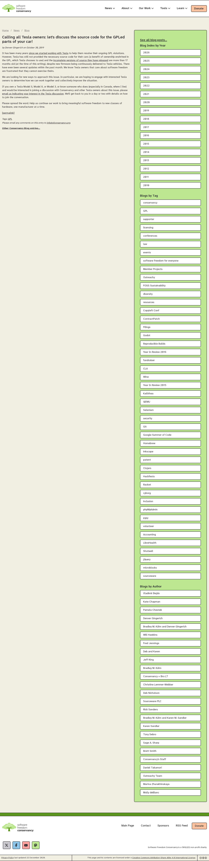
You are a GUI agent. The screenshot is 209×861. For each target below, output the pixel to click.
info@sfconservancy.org (58, 123)
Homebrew (149, 443)
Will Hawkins (150, 635)
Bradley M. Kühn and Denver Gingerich (165, 626)
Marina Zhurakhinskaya (156, 784)
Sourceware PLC (152, 701)
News (17, 30)
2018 (146, 119)
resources (148, 302)
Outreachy (149, 277)
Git (145, 426)
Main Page (127, 825)
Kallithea (148, 393)
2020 (146, 102)
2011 (146, 177)
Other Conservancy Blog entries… (21, 128)
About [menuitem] (126, 8)
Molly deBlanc (151, 792)
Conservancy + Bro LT (155, 676)
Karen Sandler (151, 726)
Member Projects (153, 269)
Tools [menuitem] (164, 8)
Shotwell (148, 551)
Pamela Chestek (152, 610)
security (147, 418)
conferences (150, 236)
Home (5, 30)
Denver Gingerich (153, 618)
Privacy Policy (7, 858)
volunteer (148, 526)
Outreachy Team (152, 776)
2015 (146, 144)
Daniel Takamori (152, 767)
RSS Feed (182, 825)
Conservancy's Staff (154, 759)
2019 (146, 110)
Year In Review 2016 (154, 352)
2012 (146, 169)
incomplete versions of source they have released (80, 60)
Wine (146, 377)
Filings (146, 327)
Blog (26, 30)
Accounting (149, 534)
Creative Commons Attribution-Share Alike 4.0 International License (163, 858)
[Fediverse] (36, 845)
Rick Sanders (150, 709)
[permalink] (8, 113)
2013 (146, 160)
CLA (145, 368)
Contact (146, 825)
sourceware (149, 576)
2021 (146, 94)
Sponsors (163, 825)
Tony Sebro (149, 734)
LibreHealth (149, 543)
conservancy (150, 202)
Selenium (148, 410)
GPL (10, 119)
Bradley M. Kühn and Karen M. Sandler (165, 718)
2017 (146, 127)
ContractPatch (151, 319)
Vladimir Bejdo (151, 593)
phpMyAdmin (150, 509)
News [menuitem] (109, 8)
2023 (146, 77)
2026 (146, 52)
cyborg (147, 493)
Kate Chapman (151, 601)
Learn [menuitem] (181, 8)
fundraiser (149, 360)
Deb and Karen (151, 651)
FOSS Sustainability (154, 285)
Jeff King (148, 660)
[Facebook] (16, 845)
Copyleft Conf (151, 310)
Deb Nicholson (151, 693)
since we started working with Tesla (48, 53)
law (145, 244)
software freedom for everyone (160, 261)
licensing (148, 227)
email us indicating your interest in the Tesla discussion (33, 94)
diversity (148, 294)
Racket (147, 484)
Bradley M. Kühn (152, 668)
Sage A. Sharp (151, 743)
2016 (146, 135)
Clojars (147, 468)
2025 (146, 61)
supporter (148, 219)
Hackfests (149, 476)
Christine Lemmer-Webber (158, 684)
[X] (7, 845)
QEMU (146, 402)
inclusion (148, 501)
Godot (146, 335)
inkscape (148, 451)
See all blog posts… (153, 40)
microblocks (150, 568)
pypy (145, 518)
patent (147, 460)
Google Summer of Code (157, 435)
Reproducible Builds (154, 344)
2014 (146, 152)
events (147, 252)
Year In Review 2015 (154, 385)
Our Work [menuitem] (145, 8)
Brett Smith (149, 751)
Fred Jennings (151, 643)
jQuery (146, 559)
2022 (146, 85)
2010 (146, 185)
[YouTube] (26, 845)
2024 (146, 69)
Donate (199, 8)
